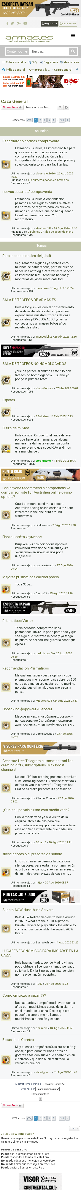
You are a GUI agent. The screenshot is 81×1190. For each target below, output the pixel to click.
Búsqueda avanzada (66, 107)
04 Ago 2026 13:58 (61, 1028)
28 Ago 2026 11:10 (65, 228)
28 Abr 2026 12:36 (65, 336)
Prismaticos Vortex (17, 620)
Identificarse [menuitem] (71, 62)
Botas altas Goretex (18, 1040)
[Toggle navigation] (73, 35)
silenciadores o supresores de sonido (32, 854)
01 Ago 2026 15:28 (65, 1072)
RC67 (39, 983)
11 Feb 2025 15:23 (61, 416)
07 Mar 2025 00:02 (67, 388)
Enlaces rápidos (16, 62)
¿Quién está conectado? (17, 1133)
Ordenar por (28, 1088)
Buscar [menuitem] (77, 69)
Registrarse (51, 23)
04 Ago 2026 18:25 (56, 983)
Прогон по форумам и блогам (27, 709)
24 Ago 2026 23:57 (66, 700)
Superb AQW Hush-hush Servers (27, 910)
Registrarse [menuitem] (51, 62)
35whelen (42, 416)
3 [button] (44, 120)
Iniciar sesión (69, 23)
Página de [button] (29, 120)
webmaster (43, 460)
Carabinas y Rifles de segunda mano (50, 231)
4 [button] (49, 120)
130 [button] (62, 120)
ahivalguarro (43, 1072)
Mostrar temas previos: (28, 1083)
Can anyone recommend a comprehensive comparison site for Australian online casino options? (36, 492)
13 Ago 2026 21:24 (61, 288)
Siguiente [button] (67, 120)
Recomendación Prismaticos (25, 668)
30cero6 (41, 842)
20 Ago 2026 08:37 (56, 882)
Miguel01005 (44, 700)
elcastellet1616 (45, 173)
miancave (42, 288)
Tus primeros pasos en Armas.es (48, 180)
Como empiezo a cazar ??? (24, 995)
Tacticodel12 (44, 336)
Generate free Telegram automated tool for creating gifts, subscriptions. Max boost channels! (37, 765)
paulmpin (42, 1028)
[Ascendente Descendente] (40, 1094)
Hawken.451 (43, 228)
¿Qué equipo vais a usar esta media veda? (35, 810)
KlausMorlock (44, 388)
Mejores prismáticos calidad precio (30, 577)
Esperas (8, 400)
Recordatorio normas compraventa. (31, 141)
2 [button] (40, 120)
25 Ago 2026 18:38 (61, 593)
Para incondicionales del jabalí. (27, 256)
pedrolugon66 (45, 653)
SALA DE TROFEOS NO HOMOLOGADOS (34, 363)
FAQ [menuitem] (34, 62)
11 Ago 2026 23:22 (66, 942)
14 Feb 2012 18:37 (65, 460)
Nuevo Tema (11, 107)
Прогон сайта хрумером (22, 537)
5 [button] (53, 120)
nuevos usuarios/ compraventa (27, 191)
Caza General (14, 101)
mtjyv (39, 882)
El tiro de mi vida (15, 428)
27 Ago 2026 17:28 (64, 525)
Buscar (60, 107)
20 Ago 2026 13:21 (60, 842)
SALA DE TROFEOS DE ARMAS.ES (29, 300)
